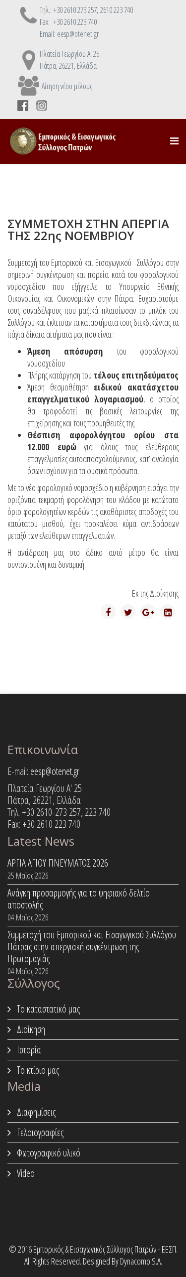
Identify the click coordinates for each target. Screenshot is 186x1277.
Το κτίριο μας (37, 1070)
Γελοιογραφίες (39, 1132)
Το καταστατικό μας (47, 1009)
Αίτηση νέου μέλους (67, 86)
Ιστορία (28, 1049)
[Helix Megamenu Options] (174, 140)
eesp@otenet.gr (54, 771)
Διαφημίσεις (35, 1112)
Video (25, 1173)
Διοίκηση (30, 1029)
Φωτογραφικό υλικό (47, 1152)
